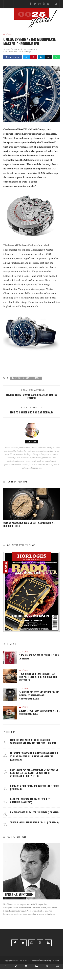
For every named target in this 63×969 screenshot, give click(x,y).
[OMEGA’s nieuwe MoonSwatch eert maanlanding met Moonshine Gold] (31, 504)
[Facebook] (30, 4)
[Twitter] (34, 4)
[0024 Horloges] (31, 18)
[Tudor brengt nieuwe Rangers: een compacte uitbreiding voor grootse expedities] (10, 676)
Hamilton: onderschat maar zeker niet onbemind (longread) (30, 801)
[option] (31, 508)
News (9, 34)
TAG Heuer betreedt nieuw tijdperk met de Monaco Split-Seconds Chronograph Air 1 (39, 695)
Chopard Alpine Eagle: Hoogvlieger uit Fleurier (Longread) (34, 787)
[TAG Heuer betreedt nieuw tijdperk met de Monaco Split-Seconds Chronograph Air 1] (10, 694)
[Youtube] (44, 4)
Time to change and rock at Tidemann (31, 412)
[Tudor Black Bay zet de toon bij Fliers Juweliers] (10, 657)
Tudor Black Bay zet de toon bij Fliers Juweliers (39, 657)
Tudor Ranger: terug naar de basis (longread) (34, 822)
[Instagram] (39, 4)
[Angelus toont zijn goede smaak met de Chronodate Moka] (10, 712)
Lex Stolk (18, 49)
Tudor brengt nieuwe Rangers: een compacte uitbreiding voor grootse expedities (38, 677)
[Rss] (48, 4)
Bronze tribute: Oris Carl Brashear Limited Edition (31, 396)
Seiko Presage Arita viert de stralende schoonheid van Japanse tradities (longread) (33, 741)
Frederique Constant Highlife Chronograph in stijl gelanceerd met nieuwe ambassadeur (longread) (34, 756)
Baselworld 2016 (16, 51)
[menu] (8, 4)
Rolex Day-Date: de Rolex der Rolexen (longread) (34, 812)
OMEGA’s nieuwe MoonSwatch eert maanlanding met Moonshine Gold (29, 524)
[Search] (55, 4)
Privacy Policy (45, 960)
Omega (28, 51)
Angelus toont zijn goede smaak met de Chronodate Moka (39, 712)
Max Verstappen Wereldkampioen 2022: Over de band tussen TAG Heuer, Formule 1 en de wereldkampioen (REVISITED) (34, 773)
